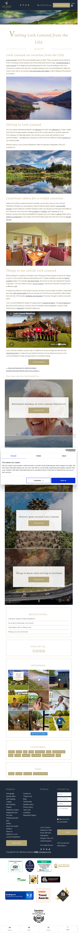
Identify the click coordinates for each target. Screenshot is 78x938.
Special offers (11, 796)
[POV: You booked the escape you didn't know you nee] (39, 700)
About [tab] (64, 456)
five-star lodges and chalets (39, 71)
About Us (11, 751)
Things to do (27, 796)
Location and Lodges (59, 751)
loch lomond (27, 773)
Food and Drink (40, 751)
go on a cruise (38, 284)
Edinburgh (55, 130)
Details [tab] (38, 456)
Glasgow (38, 130)
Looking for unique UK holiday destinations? (21, 619)
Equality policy (28, 804)
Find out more (39, 410)
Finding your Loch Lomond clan (18, 632)
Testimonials (27, 802)
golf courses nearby (20, 293)
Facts (25, 751)
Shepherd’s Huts (11, 812)
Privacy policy (28, 807)
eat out (59, 214)
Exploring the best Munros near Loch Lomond (23, 371)
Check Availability (39, 362)
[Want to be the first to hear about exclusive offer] (18, 680)
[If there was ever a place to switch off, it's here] (18, 700)
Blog (24, 799)
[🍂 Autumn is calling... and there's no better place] (39, 680)
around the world (12, 353)
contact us (66, 138)
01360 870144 (48, 845)
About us (9, 831)
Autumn (19, 751)
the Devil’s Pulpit (33, 281)
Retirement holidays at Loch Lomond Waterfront (39, 404)
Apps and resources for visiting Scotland (21, 368)
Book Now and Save (61, 5)
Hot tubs (9, 815)
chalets (44, 211)
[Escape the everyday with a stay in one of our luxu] (59, 680)
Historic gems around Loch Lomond (39, 516)
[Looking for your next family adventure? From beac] (59, 720)
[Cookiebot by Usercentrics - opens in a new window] (67, 450)
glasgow (11, 773)
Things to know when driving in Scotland (39, 573)
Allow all (63, 480)
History (49, 751)
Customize (37, 480)
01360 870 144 (45, 5)
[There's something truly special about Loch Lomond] (18, 720)
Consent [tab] (13, 456)
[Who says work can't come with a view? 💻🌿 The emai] (39, 720)
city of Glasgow (64, 303)
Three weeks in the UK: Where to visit (19, 627)
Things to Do (26, 755)
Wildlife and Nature (48, 755)
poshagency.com (45, 852)
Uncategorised (36, 755)
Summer (17, 755)
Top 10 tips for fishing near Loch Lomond (20, 623)
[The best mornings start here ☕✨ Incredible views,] (59, 700)
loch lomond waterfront (40, 773)
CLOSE (72, 436)
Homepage (10, 793)
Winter (58, 755)
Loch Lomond (11, 60)
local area (19, 773)
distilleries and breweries (34, 296)
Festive (31, 751)
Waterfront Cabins (12, 810)
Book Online (16, 843)
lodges (35, 211)
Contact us (27, 793)
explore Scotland (49, 303)
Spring (11, 755)
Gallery (8, 823)
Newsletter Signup (29, 815)
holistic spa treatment (13, 217)
